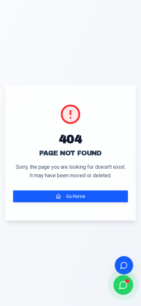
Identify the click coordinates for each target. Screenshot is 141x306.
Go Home (75, 196)
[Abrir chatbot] (124, 265)
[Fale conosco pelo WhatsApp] (123, 285)
